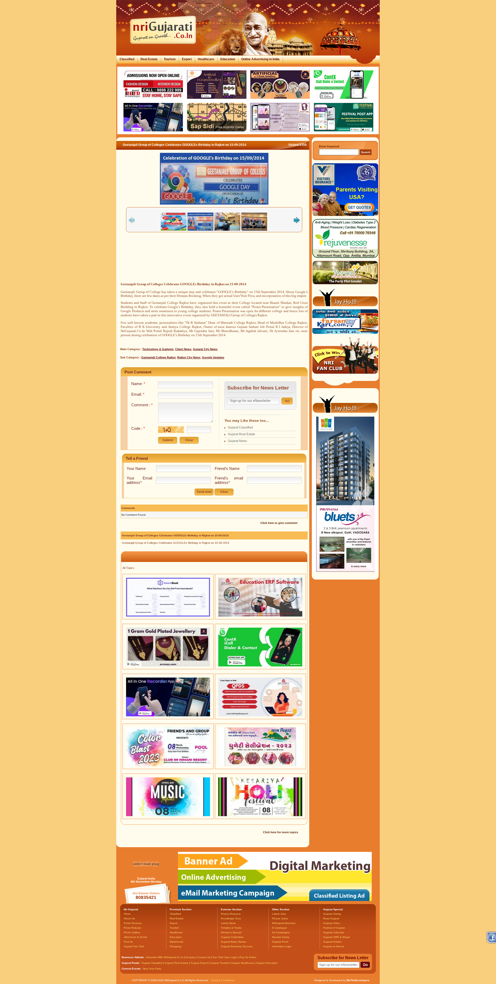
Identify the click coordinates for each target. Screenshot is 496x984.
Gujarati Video (331, 923)
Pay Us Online (248, 957)
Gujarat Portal (130, 963)
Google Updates (213, 357)
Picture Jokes (280, 918)
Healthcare (206, 59)
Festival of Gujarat (334, 927)
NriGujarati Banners (283, 923)
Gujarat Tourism (219, 963)
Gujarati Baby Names (233, 941)
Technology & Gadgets (158, 349)
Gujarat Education (267, 963)
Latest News (228, 923)
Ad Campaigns (281, 932)
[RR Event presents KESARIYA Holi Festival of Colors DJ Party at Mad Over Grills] (260, 815)
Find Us (128, 941)
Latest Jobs (279, 913)
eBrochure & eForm (135, 937)
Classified (127, 59)
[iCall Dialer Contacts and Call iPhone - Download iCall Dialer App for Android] (260, 665)
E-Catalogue (279, 927)
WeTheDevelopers (357, 980)
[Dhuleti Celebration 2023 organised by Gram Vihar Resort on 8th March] (260, 765)
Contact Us (203, 957)
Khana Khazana (231, 913)
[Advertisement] (214, 265)
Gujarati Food (280, 941)
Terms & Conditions (222, 980)
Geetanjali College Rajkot (158, 357)
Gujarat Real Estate (241, 434)
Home (127, 913)
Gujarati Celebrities (232, 937)
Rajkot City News (188, 357)
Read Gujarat (331, 918)
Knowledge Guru (231, 918)
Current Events (131, 968)
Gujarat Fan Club (134, 946)
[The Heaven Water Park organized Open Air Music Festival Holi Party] (168, 815)
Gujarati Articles (332, 941)
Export (187, 59)
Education (227, 59)
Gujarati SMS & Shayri (336, 937)
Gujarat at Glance (333, 946)
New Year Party (152, 968)
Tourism (170, 59)
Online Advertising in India (260, 59)
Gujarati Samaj (332, 913)
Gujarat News (237, 441)
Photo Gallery (132, 932)
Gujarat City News (205, 349)
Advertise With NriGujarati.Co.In (164, 957)
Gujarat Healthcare (242, 963)
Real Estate (149, 59)
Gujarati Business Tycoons (236, 946)
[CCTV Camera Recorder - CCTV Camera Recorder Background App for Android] (168, 715)
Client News (183, 349)
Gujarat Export (199, 963)
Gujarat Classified (240, 427)
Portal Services (133, 923)
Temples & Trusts (231, 927)
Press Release (132, 927)
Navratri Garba (280, 937)
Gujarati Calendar (333, 932)
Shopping (175, 946)
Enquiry (191, 957)
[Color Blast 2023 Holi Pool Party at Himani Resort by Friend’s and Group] (168, 765)
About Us (129, 918)
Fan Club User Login (225, 957)
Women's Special (231, 932)
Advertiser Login (281, 946)
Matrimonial (176, 941)
